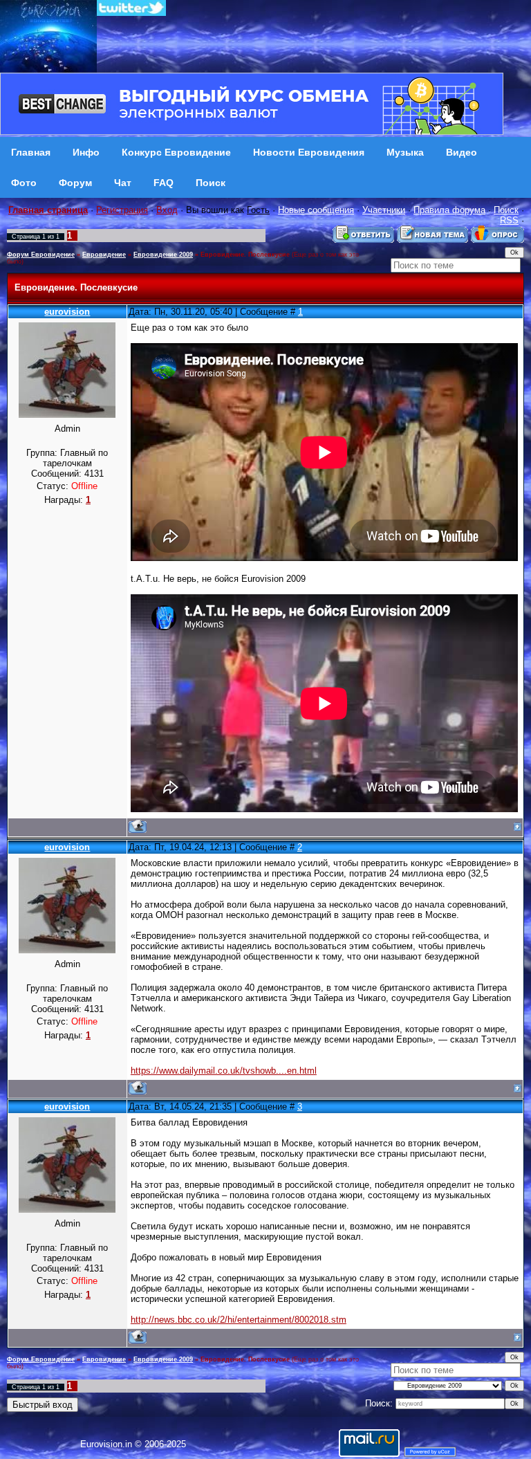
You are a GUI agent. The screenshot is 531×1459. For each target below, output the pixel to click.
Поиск (506, 210)
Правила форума (449, 210)
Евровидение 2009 (163, 254)
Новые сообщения (316, 210)
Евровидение (104, 254)
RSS (509, 220)
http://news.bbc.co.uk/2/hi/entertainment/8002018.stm (238, 1319)
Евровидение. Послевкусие (245, 254)
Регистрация (122, 210)
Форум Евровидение (41, 254)
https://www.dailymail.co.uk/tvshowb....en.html (224, 1070)
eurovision (67, 311)
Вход (167, 210)
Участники (383, 210)
